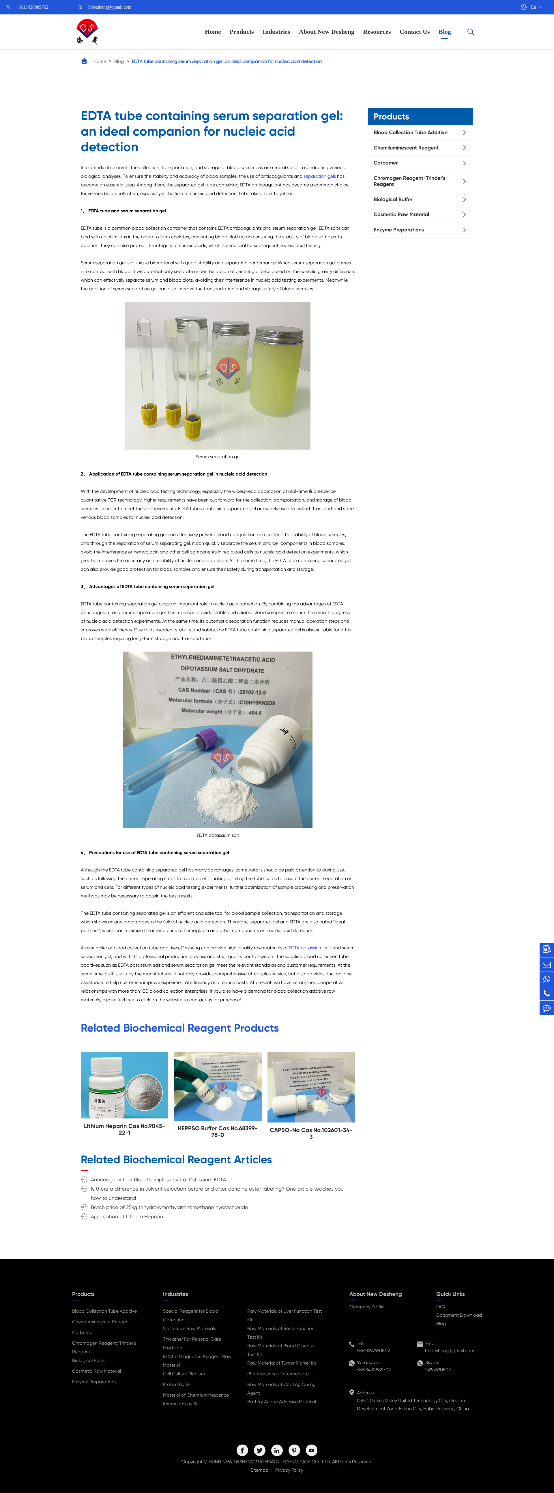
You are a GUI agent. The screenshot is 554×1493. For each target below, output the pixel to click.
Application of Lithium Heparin (127, 1216)
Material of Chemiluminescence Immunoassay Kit (196, 1399)
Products (242, 31)
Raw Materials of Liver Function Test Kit (284, 1315)
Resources (377, 31)
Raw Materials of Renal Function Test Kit (281, 1333)
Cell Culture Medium (184, 1373)
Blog (445, 31)
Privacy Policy (289, 1470)
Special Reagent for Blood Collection (190, 1315)
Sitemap (259, 1470)
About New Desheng (326, 31)
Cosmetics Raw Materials (189, 1328)
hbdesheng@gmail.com (109, 7)
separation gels (320, 176)
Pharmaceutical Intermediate (278, 1373)
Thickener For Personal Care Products (192, 1343)
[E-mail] (547, 964)
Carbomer (386, 163)
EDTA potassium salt (310, 948)
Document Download (459, 1315)
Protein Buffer (177, 1384)
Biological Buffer (393, 199)
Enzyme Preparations (399, 230)
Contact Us (415, 31)
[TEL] (547, 993)
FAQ (440, 1306)
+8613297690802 (373, 1350)
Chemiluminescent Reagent (406, 148)
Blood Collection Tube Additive (411, 132)
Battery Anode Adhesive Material (281, 1401)
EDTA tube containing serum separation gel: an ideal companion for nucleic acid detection (227, 61)
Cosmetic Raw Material (401, 215)
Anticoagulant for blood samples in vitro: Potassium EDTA (158, 1179)
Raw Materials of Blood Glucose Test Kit (280, 1350)
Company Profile (366, 1306)
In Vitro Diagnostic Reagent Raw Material (197, 1361)
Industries (276, 31)
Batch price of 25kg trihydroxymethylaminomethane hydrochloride (169, 1207)
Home (213, 31)
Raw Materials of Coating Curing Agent (281, 1389)
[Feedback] (547, 1008)
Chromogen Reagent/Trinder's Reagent (409, 181)
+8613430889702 (32, 7)
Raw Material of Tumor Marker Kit (281, 1363)
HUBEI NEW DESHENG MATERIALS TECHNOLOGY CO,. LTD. (270, 1461)
